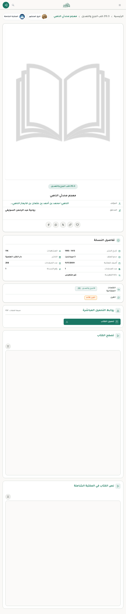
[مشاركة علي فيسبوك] (49, 225)
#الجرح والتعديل (86, 288)
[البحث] (13, 5)
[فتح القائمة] (119, 5)
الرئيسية (118, 16)
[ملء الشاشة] (8, 346)
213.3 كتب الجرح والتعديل (95, 16)
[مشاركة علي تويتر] (63, 225)
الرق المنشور (35, 17)
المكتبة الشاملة (11, 17)
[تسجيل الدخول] (6, 5)
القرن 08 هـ (90, 298)
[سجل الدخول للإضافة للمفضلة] (77, 225)
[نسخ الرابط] (70, 225)
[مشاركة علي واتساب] (56, 225)
